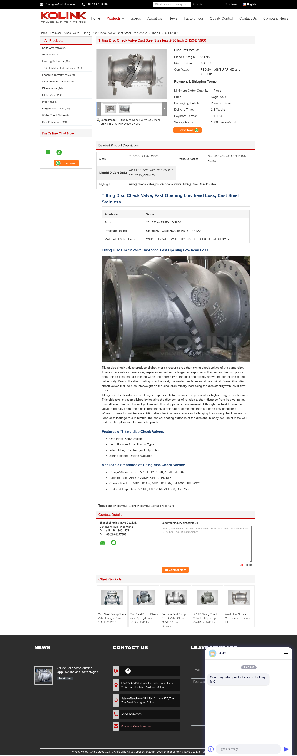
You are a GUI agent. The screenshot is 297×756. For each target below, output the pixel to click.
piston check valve (116, 505)
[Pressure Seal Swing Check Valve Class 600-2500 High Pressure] (175, 597)
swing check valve (163, 505)
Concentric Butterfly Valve (57, 81)
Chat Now (187, 130)
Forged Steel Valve (53, 108)
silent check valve (140, 505)
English (251, 4)
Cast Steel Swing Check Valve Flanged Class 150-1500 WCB (112, 618)
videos (135, 18)
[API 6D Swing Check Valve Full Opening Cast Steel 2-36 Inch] (207, 597)
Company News (275, 18)
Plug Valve (48, 101)
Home (95, 18)
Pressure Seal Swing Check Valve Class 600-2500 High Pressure (174, 620)
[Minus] (286, 653)
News (173, 18)
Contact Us (248, 18)
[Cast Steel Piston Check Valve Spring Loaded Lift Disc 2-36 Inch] (144, 597)
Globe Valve (49, 95)
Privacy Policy (80, 751)
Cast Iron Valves (51, 122)
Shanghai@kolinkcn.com (60, 4)
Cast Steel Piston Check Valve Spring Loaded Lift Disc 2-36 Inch (144, 618)
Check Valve (71, 32)
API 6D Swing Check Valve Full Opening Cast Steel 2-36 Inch (205, 618)
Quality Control (221, 18)
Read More (65, 678)
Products (114, 18)
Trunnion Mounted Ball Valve (59, 68)
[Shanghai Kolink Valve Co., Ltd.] (64, 17)
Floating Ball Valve (53, 61)
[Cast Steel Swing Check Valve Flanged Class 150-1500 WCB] (112, 597)
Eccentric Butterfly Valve (56, 74)
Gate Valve (48, 54)
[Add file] (211, 749)
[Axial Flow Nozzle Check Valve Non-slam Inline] (239, 597)
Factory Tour (193, 18)
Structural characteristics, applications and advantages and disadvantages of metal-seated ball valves (77, 670)
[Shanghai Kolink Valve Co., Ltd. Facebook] (128, 670)
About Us (154, 18)
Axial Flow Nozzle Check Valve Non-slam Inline (238, 618)
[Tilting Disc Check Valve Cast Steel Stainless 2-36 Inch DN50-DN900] (131, 74)
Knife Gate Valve (52, 47)
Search (197, 4)
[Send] (286, 749)
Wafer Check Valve (53, 115)
